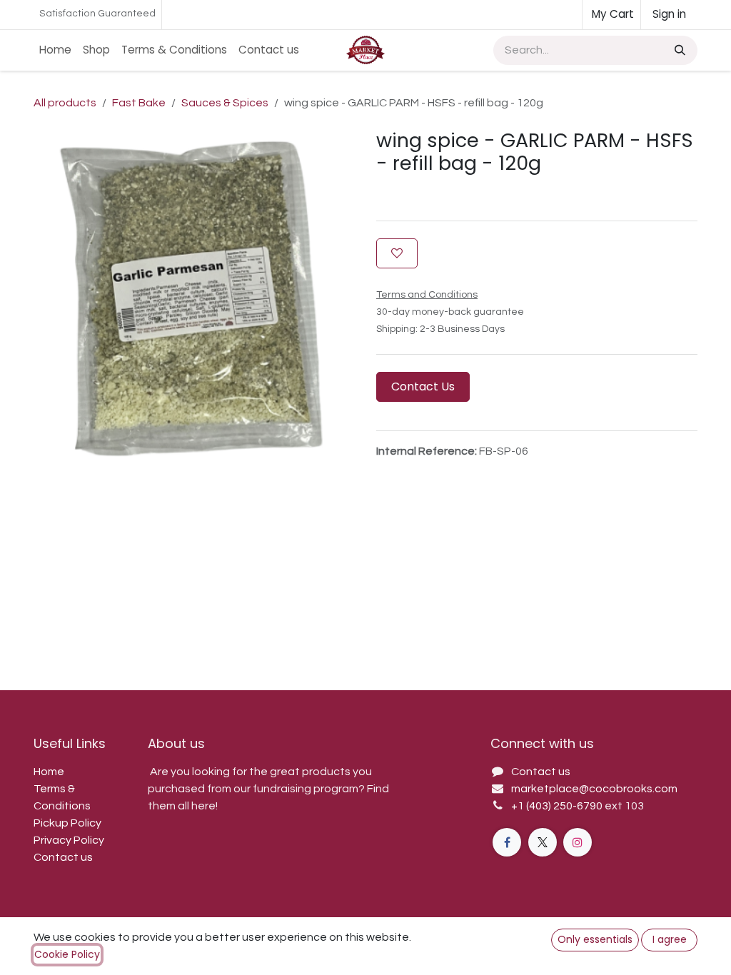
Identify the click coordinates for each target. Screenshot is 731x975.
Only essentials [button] (595, 939)
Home (49, 771)
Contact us (63, 857)
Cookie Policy (67, 954)
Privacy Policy (69, 840)
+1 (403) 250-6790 (558, 806)
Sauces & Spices (224, 102)
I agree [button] (669, 939)
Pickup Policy (67, 823)
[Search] (678, 50)
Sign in (669, 13)
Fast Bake (139, 102)
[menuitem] (55, 50)
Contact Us (423, 386)
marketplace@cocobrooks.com (594, 788)
